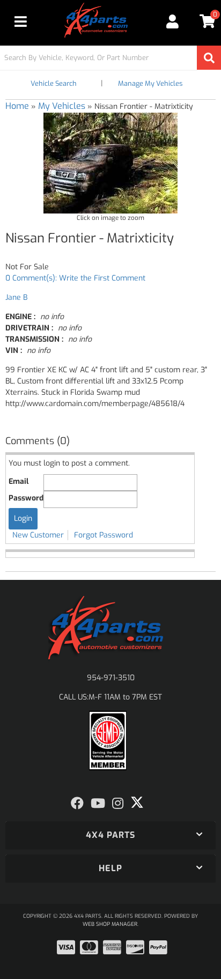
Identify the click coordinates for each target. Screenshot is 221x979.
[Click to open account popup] (172, 21)
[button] (110, 58)
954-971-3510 (111, 678)
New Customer (38, 535)
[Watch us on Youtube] (98, 804)
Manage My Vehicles (150, 83)
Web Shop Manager (110, 924)
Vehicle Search (54, 83)
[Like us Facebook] (77, 804)
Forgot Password (103, 535)
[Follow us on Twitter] (137, 802)
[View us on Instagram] (117, 804)
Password (26, 498)
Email (18, 481)
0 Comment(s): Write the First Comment (75, 278)
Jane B (16, 297)
